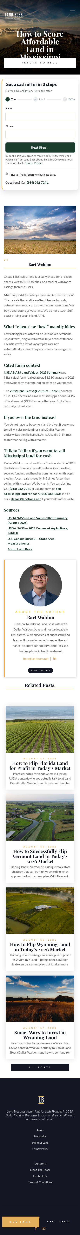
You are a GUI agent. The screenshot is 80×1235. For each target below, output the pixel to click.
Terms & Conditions (40, 1182)
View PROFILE (40, 670)
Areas (40, 1130)
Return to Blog (40, 62)
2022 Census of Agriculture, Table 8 (35, 391)
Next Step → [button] (40, 147)
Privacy (38, 163)
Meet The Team (40, 1169)
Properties (40, 1136)
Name (8, 108)
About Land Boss (20, 549)
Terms (28, 163)
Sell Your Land (40, 1142)
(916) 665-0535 (51, 493)
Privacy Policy (40, 1148)
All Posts (40, 1067)
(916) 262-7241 (37, 182)
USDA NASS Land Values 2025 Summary (32, 372)
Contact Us (40, 1176)
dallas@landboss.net (26, 499)
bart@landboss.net (36, 658)
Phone (9, 126)
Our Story (40, 1163)
